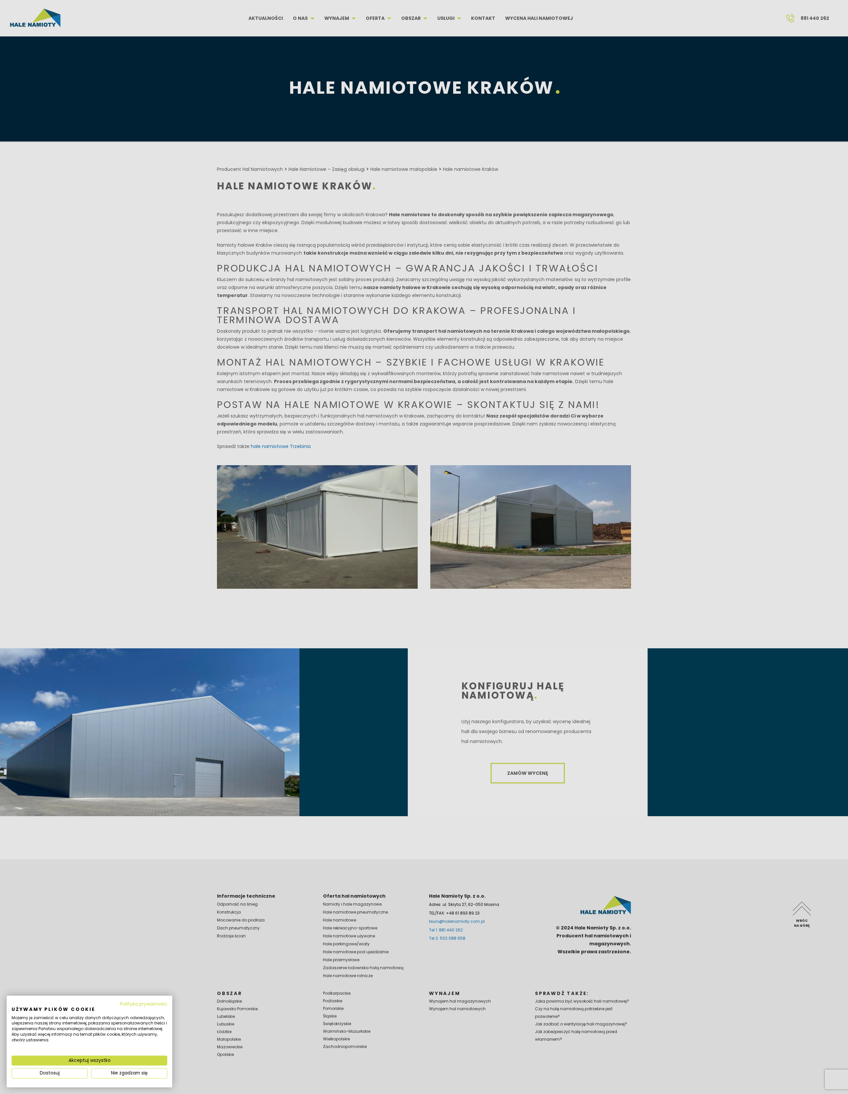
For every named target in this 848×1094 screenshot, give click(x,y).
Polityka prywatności (143, 1004)
